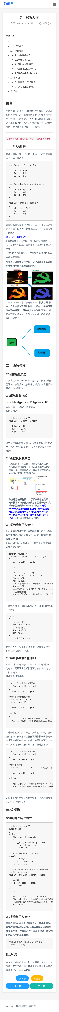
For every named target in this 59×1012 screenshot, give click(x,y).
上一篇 (17, 986)
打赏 (38, 978)
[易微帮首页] (13, 3)
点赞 (23, 978)
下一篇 (41, 986)
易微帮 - (25, 1005)
